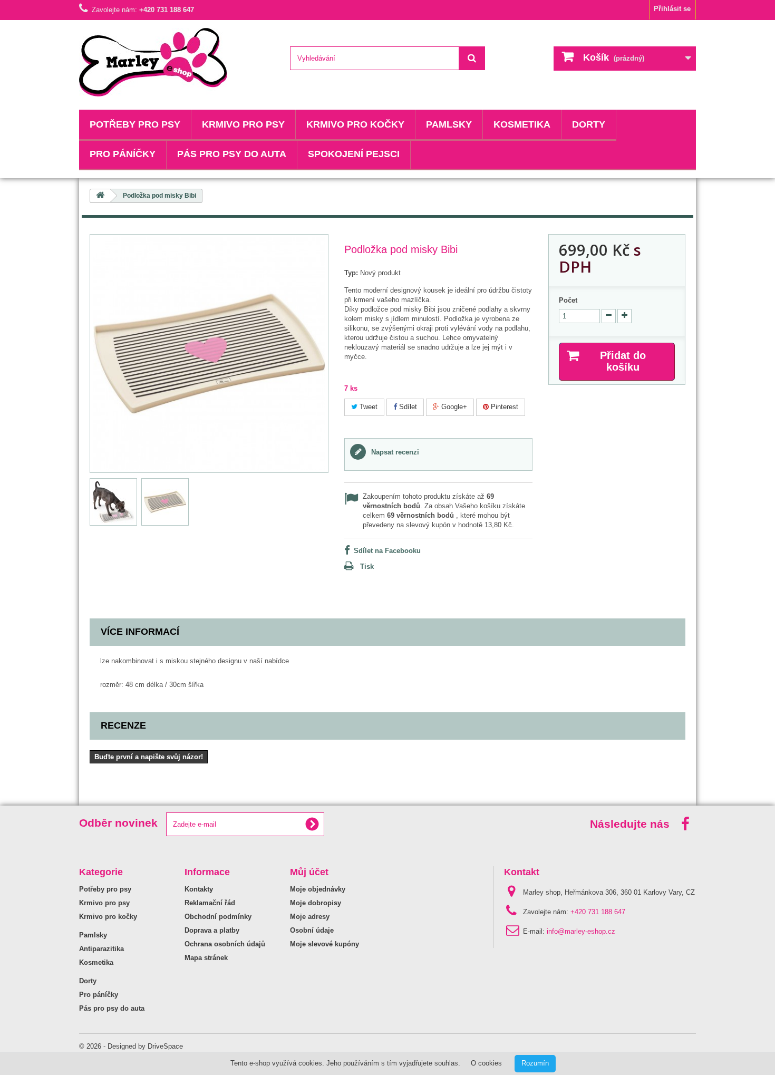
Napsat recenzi (394, 452)
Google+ (453, 407)
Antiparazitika (101, 949)
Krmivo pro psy (243, 124)
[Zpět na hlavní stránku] (100, 195)
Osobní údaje (312, 930)
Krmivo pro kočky (355, 124)
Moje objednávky (317, 889)
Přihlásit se (672, 9)
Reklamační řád (210, 903)
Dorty (588, 124)
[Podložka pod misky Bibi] (113, 502)
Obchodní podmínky (218, 917)
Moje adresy (310, 917)
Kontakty (199, 889)
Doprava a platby (212, 930)
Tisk (367, 566)
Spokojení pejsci (354, 154)
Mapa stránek (206, 958)
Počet (568, 300)
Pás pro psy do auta (231, 154)
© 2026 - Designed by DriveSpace (131, 1046)
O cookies (486, 1063)
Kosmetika (521, 124)
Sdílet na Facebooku (387, 551)
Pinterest (503, 407)
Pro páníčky (123, 154)
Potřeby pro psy (135, 124)
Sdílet (407, 407)
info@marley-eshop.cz (581, 931)
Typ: (351, 273)
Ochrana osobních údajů (225, 944)
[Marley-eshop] (176, 62)
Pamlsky (449, 124)
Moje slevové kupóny (324, 944)
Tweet (367, 407)
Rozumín (535, 1063)
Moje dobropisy (315, 903)
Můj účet (309, 872)
